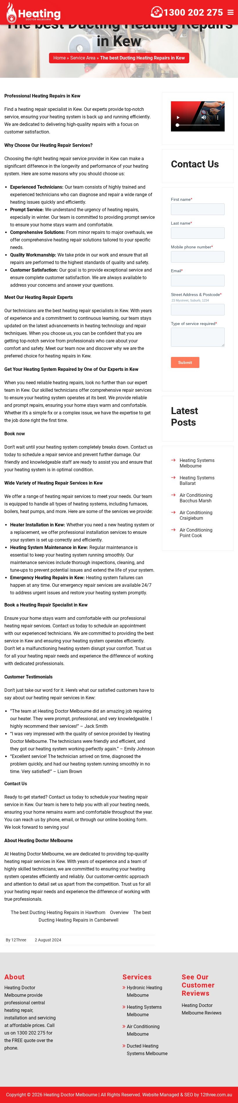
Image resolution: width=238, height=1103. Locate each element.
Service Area (82, 58)
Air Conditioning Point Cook (196, 532)
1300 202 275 (193, 12)
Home (59, 58)
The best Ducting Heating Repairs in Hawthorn (58, 912)
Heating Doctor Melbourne (70, 1094)
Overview (119, 912)
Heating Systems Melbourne (197, 463)
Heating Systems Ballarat (197, 480)
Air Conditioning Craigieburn (196, 515)
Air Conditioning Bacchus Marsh (196, 497)
